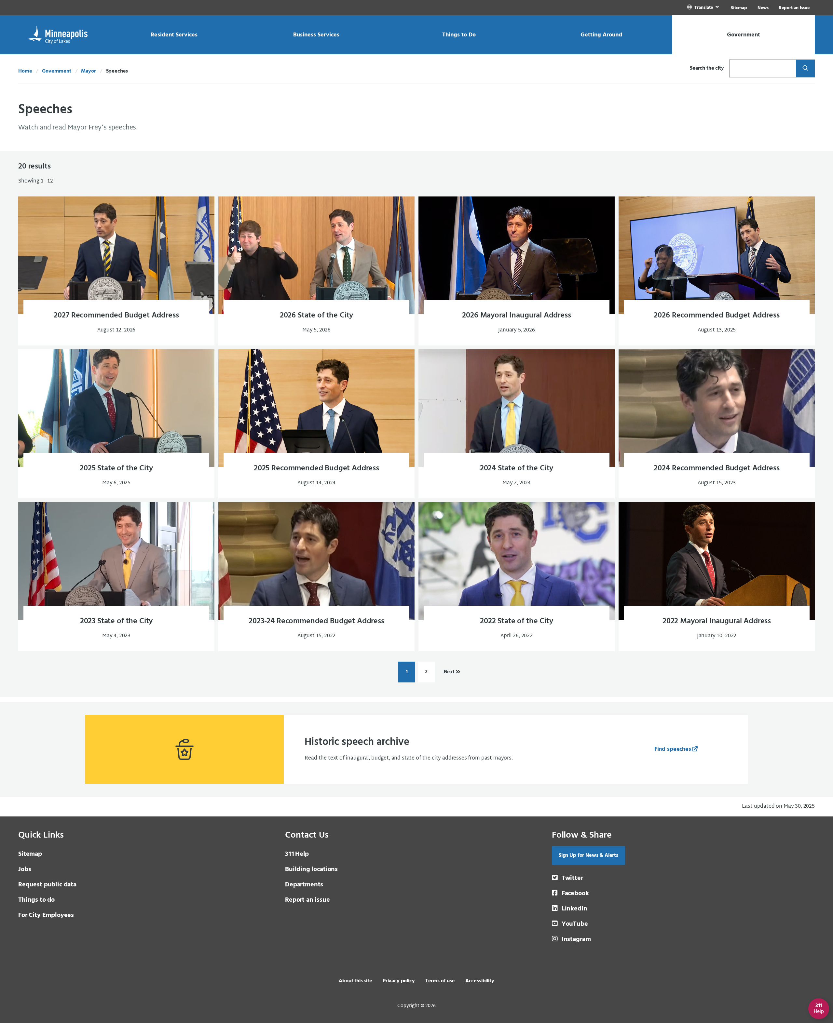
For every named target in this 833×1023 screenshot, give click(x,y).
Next (449, 672)
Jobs (24, 869)
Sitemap (739, 8)
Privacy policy (399, 981)
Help (297, 854)
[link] (704, 7)
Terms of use (440, 981)
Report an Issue (794, 8)
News (763, 8)
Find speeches (672, 749)
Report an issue (307, 900)
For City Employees (46, 915)
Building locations (311, 869)
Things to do (36, 900)
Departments (304, 885)
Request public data (47, 885)
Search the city (707, 68)
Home (25, 71)
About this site (355, 981)
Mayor (88, 71)
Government (56, 71)
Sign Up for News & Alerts (588, 855)
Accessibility (479, 981)
